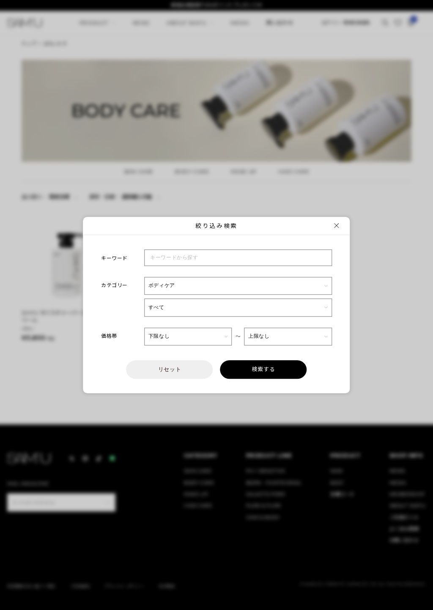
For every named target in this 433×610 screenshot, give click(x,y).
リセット (169, 369)
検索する (263, 369)
